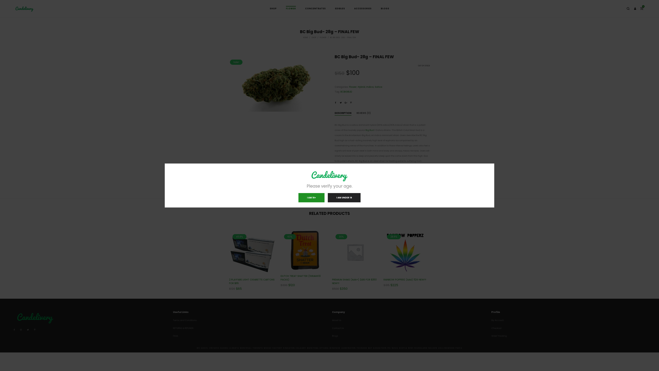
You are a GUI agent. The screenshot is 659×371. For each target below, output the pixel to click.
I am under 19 (344, 197)
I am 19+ (311, 197)
